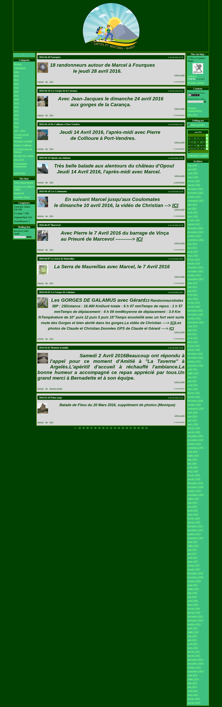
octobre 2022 (194, 318)
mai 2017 (192, 553)
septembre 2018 (196, 495)
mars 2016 (193, 604)
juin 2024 (192, 243)
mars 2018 (193, 514)
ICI (175, 205)
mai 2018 (192, 506)
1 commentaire (179, 182)
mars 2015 (193, 647)
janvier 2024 (194, 263)
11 (195, 142)
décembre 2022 (195, 310)
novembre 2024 (195, 232)
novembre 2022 (195, 314)
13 (201, 142)
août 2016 (193, 585)
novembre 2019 (195, 440)
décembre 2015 (195, 616)
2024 (16, 83)
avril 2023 (193, 294)
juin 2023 (192, 287)
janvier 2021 (194, 396)
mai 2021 (192, 381)
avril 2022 (193, 338)
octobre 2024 (194, 236)
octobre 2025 (194, 196)
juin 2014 (192, 683)
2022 (16, 91)
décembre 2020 (195, 400)
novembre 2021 (195, 357)
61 (146, 428)
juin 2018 (192, 502)
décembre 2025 (195, 189)
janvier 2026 (194, 185)
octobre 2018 (194, 491)
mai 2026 (192, 169)
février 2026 (194, 181)
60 (143, 428)
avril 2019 (193, 467)
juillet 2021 (193, 373)
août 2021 (193, 369)
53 (115, 428)
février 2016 (194, 608)
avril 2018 (193, 510)
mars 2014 (193, 695)
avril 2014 (193, 691)
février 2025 (194, 220)
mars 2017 (193, 561)
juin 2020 (192, 416)
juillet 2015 (193, 632)
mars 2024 (193, 255)
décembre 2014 (195, 659)
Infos (16, 72)
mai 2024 (192, 247)
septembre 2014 (196, 671)
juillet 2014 (193, 679)
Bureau (18, 64)
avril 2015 (193, 644)
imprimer (40, 82)
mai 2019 (192, 463)
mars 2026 (193, 177)
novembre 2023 (195, 271)
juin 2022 (192, 330)
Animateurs (20, 68)
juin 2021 (192, 377)
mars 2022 (193, 342)
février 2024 (194, 259)
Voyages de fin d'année (21, 136)
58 (135, 428)
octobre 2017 (194, 534)
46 (88, 428)
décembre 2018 (195, 483)
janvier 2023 (194, 306)
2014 (16, 123)
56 (127, 428)
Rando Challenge (23, 145)
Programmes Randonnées (20, 165)
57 (131, 428)
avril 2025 (193, 212)
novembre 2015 (195, 620)
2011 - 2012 (19, 130)
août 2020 (193, 412)
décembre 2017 (195, 526)
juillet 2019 (193, 455)
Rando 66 (19, 193)
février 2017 (194, 565)
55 (123, 428)
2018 (16, 107)
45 (84, 428)
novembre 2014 (195, 663)
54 (119, 428)
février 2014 (194, 698)
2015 (16, 119)
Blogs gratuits (197, 125)
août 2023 (193, 283)
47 (91, 428)
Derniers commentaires (195, 109)
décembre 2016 (195, 573)
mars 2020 (193, 424)
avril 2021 (193, 385)
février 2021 (194, 393)
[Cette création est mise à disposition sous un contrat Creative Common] (194, 95)
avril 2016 (193, 600)
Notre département (23, 182)
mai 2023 (192, 291)
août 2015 (193, 628)
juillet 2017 (193, 546)
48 (95, 428)
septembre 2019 (196, 447)
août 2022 (193, 326)
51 (107, 428)
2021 (16, 95)
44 (80, 428)
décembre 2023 (195, 267)
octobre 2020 (194, 404)
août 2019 (193, 451)
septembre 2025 (196, 200)
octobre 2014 (194, 667)
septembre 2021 (196, 365)
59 (139, 428)
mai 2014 (192, 687)
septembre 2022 (196, 322)
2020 (16, 99)
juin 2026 (192, 165)
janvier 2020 (194, 432)
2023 (16, 87)
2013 (16, 127)
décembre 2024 (195, 228)
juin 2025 (192, 204)
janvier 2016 (194, 612)
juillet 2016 (193, 589)
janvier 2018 (194, 522)
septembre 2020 (196, 408)
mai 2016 (192, 597)
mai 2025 (192, 208)
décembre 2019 (195, 436)
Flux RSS (192, 114)
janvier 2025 (194, 224)
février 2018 (194, 518)
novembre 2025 (195, 192)
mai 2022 (192, 334)
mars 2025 (193, 216)
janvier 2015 (194, 655)
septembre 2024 (196, 240)
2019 (16, 103)
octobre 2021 (194, 361)
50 (103, 428)
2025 (16, 79)
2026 (16, 76)
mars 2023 (193, 298)
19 (198, 145)
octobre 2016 (194, 581)
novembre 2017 (195, 530)
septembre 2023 (196, 279)
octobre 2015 (194, 624)
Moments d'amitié (23, 141)
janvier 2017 (194, 569)
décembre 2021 (195, 353)
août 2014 (193, 675)
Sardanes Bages (22, 197)
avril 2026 (193, 173)
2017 (16, 111)
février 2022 (194, 345)
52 (111, 428)
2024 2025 (19, 159)
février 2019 (194, 475)
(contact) (192, 76)
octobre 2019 (194, 444)
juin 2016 (192, 593)
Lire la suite (179, 75)
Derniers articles (196, 82)
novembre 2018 (195, 487)
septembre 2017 (196, 538)
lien (46, 82)
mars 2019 (193, 471)
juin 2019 (192, 459)
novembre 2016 (195, 577)
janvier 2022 (194, 349)
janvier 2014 (194, 702)
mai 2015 (192, 640)
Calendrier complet (198, 155)
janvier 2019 (194, 479)
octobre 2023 (194, 275)
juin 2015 (192, 636)
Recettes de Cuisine (24, 155)
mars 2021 (193, 389)
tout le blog (19, 173)
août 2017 (193, 542)
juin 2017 (192, 549)
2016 (16, 115)
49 (99, 428)
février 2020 (194, 428)
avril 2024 (193, 251)
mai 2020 (192, 420)
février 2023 (194, 302)
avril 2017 (193, 557)
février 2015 (194, 651)
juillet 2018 (193, 498)
